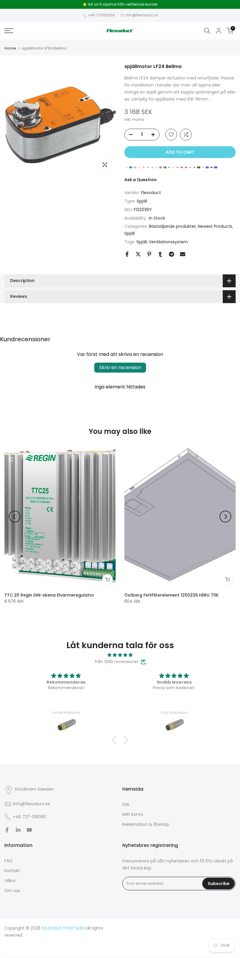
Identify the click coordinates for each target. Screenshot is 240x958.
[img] (120, 655)
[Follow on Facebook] (7, 829)
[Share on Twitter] (138, 254)
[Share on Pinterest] (149, 254)
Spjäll (142, 201)
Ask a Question (140, 180)
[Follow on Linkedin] (18, 829)
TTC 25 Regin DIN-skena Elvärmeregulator (49, 595)
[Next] (225, 516)
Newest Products (215, 226)
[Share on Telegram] (171, 254)
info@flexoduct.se (142, 15)
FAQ (8, 861)
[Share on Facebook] (127, 254)
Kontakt (12, 871)
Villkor (10, 881)
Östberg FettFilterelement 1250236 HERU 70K (171, 595)
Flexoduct (151, 193)
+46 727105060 (101, 15)
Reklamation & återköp (145, 824)
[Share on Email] (182, 254)
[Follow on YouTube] (29, 829)
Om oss (12, 891)
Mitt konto (132, 814)
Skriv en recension (120, 367)
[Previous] (14, 516)
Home (10, 48)
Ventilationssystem (168, 242)
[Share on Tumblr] (160, 254)
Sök (125, 804)
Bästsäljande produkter (172, 226)
